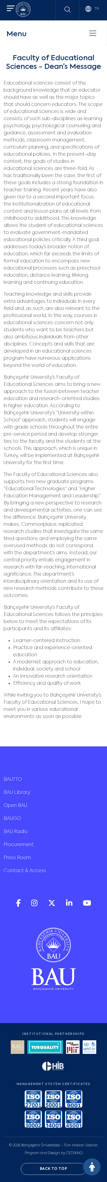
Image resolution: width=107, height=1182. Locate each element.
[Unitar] (89, 1047)
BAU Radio (16, 831)
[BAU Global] (17, 1047)
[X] (52, 905)
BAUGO (12, 818)
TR (96, 9)
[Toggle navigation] (93, 33)
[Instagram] (34, 905)
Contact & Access (25, 871)
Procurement (19, 844)
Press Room (17, 858)
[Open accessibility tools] (91, 1166)
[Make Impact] (73, 1047)
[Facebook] (18, 905)
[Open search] (67, 9)
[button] (10, 9)
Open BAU (15, 805)
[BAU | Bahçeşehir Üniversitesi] (23, 10)
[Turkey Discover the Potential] (45, 1047)
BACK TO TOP (53, 1169)
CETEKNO (74, 1153)
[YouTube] (87, 905)
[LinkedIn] (69, 905)
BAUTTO (13, 779)
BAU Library (17, 792)
